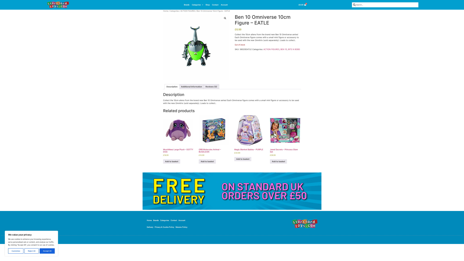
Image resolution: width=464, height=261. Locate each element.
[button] (225, 18)
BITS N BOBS (294, 49)
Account (224, 5)
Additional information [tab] (191, 86)
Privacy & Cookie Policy (164, 227)
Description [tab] (172, 86)
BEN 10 (283, 49)
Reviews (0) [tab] (211, 86)
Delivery (150, 227)
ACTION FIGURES (188, 11)
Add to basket (171, 161)
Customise (16, 251)
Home (165, 11)
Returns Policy (181, 227)
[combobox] (385, 4)
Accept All (47, 251)
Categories (196, 5)
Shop (208, 5)
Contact (215, 5)
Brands (186, 5)
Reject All (31, 251)
